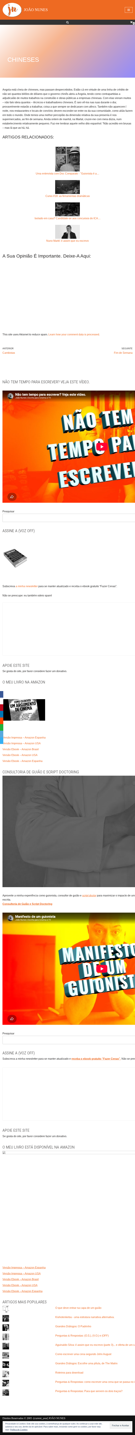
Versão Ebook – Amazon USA (20, 755)
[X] (1, 701)
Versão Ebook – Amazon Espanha (22, 761)
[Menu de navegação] (129, 10)
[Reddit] (1, 721)
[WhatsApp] (1, 727)
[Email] (1, 734)
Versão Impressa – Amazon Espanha (24, 737)
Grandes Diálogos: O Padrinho (73, 1326)
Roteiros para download (69, 1372)
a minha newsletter (26, 586)
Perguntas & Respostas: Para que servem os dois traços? (88, 1391)
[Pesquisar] (67, 22)
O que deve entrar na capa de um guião (78, 1307)
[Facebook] (1, 694)
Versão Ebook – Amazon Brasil (20, 749)
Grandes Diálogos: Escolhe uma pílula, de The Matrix (86, 1363)
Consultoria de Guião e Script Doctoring (27, 904)
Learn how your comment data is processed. (74, 334)
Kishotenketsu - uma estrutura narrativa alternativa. (84, 1317)
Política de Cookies (18, 1430)
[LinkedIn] (1, 714)
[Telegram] (1, 740)
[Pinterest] (1, 707)
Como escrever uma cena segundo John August (83, 1354)
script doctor (89, 895)
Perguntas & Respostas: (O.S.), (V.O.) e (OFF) (82, 1335)
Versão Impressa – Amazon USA (21, 743)
